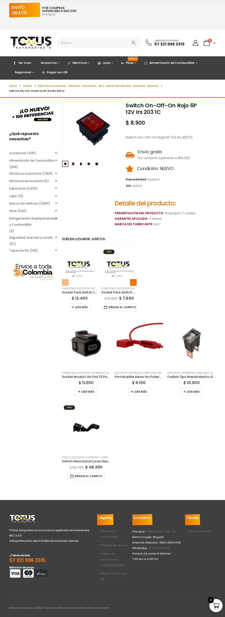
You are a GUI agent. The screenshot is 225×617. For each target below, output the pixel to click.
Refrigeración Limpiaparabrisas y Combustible (33, 221)
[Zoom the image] (33, 105)
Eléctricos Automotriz (91, 288)
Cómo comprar (199, 531)
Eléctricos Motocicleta (26, 181)
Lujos (106, 63)
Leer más (81, 307)
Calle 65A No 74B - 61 (161, 531)
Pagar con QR (57, 72)
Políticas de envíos (113, 545)
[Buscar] (133, 42)
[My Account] (195, 43)
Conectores (69, 288)
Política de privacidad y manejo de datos (112, 559)
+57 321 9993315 (159, 548)
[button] (63, 128)
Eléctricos (80, 63)
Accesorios (49, 63)
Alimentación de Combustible (171, 63)
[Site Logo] (31, 42)
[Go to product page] (79, 265)
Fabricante (149, 373)
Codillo (66, 457)
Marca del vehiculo (23, 203)
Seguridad (23, 72)
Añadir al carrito (122, 307)
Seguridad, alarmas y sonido (31, 237)
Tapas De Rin (19, 250)
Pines (131, 62)
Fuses (213, 373)
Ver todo (24, 63)
